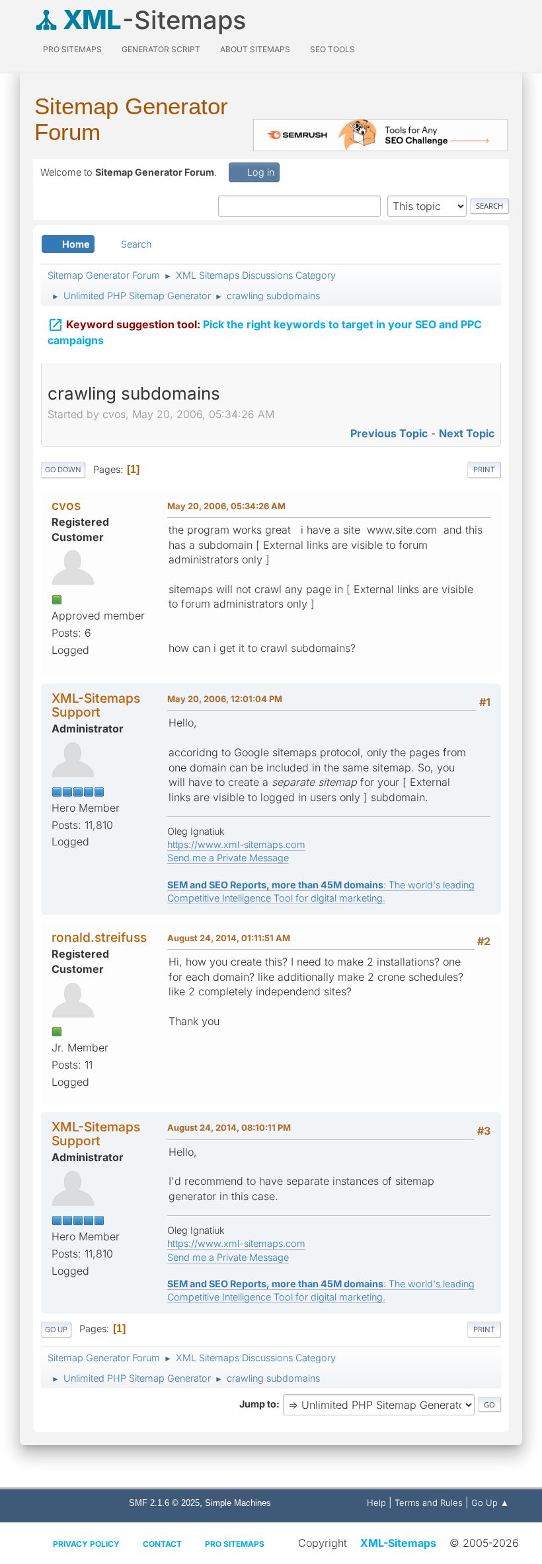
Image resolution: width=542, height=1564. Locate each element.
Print (484, 469)
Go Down (63, 469)
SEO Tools (332, 49)
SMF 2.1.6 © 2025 (164, 1503)
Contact (162, 1544)
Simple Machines (238, 1503)
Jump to (257, 1403)
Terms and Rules (429, 1502)
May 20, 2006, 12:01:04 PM (224, 698)
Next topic (466, 433)
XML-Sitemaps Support (96, 705)
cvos (66, 505)
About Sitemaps (255, 49)
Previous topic (389, 433)
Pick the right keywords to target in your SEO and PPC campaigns (265, 332)
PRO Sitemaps (72, 49)
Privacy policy (86, 1544)
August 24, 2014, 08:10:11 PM (229, 1127)
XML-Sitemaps (398, 1542)
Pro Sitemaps (234, 1544)
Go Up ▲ (490, 1502)
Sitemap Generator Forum (131, 119)
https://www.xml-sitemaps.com (236, 844)
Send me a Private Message (228, 857)
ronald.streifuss (99, 937)
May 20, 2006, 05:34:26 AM (226, 506)
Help (376, 1502)
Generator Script (161, 49)
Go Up (56, 1329)
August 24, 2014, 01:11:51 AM (228, 938)
